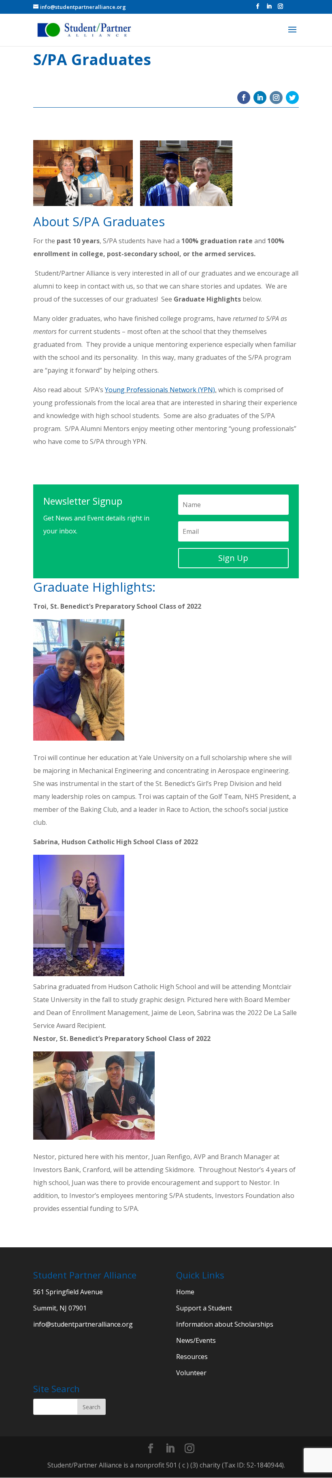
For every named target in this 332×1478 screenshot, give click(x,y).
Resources (192, 1356)
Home (185, 1291)
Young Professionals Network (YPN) (160, 389)
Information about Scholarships (224, 1324)
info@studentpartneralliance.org (83, 1324)
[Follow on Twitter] (292, 97)
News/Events (196, 1340)
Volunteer (191, 1372)
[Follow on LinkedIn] (259, 97)
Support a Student (204, 1308)
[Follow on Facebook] (243, 97)
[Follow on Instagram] (276, 97)
